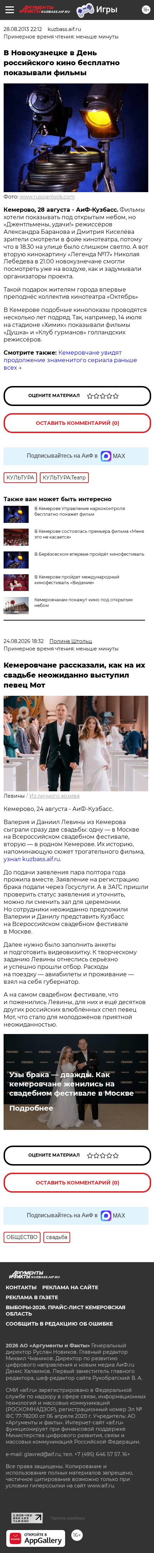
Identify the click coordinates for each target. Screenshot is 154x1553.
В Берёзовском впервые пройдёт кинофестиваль (89, 554)
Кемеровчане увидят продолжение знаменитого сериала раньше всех (70, 360)
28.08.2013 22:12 (23, 29)
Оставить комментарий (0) (77, 423)
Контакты (21, 1287)
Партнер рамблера (67, 1518)
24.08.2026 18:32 (24, 641)
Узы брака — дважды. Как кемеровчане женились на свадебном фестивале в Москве (71, 1083)
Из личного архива (54, 796)
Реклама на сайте (70, 1287)
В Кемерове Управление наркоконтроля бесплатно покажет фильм (79, 511)
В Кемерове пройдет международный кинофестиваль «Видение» (76, 579)
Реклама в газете (32, 1297)
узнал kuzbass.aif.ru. (32, 859)
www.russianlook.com (47, 197)
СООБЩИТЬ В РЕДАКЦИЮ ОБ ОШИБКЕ (59, 1324)
